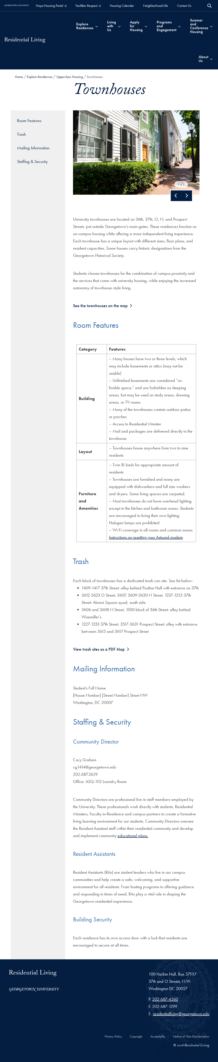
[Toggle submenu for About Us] (211, 58)
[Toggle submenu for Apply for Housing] (146, 26)
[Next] (186, 195)
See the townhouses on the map (100, 305)
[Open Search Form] (209, 5)
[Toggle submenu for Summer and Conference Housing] (211, 26)
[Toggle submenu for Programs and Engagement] (179, 26)
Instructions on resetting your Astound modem (146, 537)
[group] (136, 152)
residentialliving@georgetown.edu (181, 1013)
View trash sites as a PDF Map (99, 649)
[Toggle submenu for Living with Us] (119, 26)
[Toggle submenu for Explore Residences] (96, 26)
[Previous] (176, 195)
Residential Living (24, 40)
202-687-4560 (165, 999)
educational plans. (133, 835)
